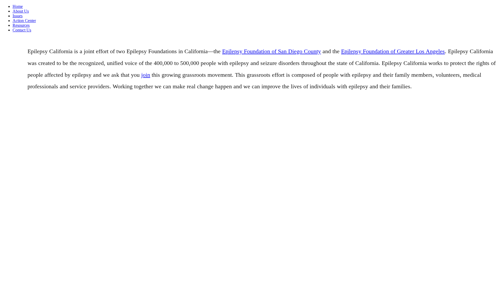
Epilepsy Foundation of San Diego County (271, 51)
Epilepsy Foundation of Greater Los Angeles (393, 51)
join (145, 75)
